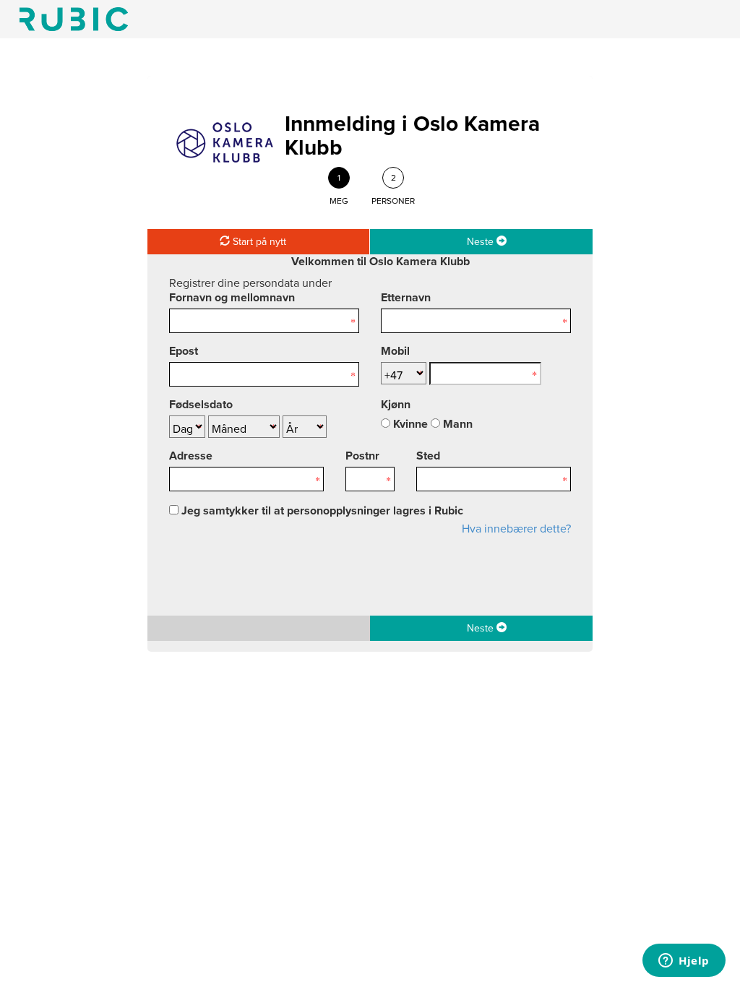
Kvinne (409, 424)
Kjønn (395, 404)
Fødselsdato (201, 404)
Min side (74, 19)
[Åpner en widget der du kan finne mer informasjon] (684, 962)
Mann (456, 424)
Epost (183, 351)
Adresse (190, 456)
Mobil (395, 351)
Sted (428, 456)
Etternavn (406, 297)
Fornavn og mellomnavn (232, 297)
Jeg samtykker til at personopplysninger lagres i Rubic (320, 511)
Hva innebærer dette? (516, 529)
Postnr (362, 456)
